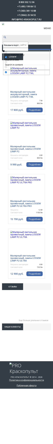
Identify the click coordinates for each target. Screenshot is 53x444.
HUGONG (9, 258)
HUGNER (9, 251)
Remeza (9, 339)
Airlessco (10, 137)
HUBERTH (9, 245)
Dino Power (11, 204)
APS (7, 150)
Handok (9, 238)
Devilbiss (10, 197)
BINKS (8, 170)
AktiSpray (10, 144)
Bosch (8, 177)
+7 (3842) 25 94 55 (26, 15)
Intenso (9, 285)
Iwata (8, 292)
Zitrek (8, 427)
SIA (6, 373)
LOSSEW (9, 299)
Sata (7, 359)
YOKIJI (8, 420)
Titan (8, 400)
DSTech (9, 211)
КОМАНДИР (11, 433)
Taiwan (9, 393)
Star (7, 386)
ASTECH (9, 157)
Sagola (9, 353)
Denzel (9, 191)
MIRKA (8, 326)
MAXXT (8, 312)
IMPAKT (9, 278)
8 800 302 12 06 (26, 2)
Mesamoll (10, 319)
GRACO (8, 218)
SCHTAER (9, 366)
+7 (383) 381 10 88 (26, 10)
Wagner (9, 413)
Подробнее (35, 109)
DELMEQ (9, 184)
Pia (6, 332)
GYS (7, 231)
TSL (7, 406)
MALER (8, 305)
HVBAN (8, 265)
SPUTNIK (9, 379)
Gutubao (10, 224)
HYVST (8, 272)
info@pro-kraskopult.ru (26, 19)
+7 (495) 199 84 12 (26, 6)
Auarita (9, 164)
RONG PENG (11, 346)
